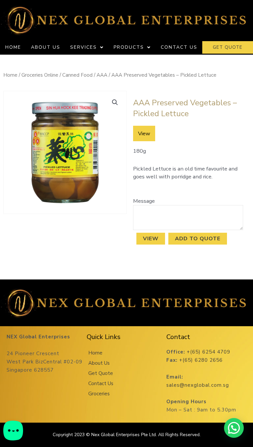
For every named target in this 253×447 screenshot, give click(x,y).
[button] (115, 102)
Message (144, 201)
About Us (45, 47)
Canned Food (77, 75)
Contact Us (179, 47)
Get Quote (100, 373)
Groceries (99, 393)
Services (83, 47)
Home (13, 47)
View (150, 238)
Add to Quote (197, 238)
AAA (102, 75)
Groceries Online (39, 75)
